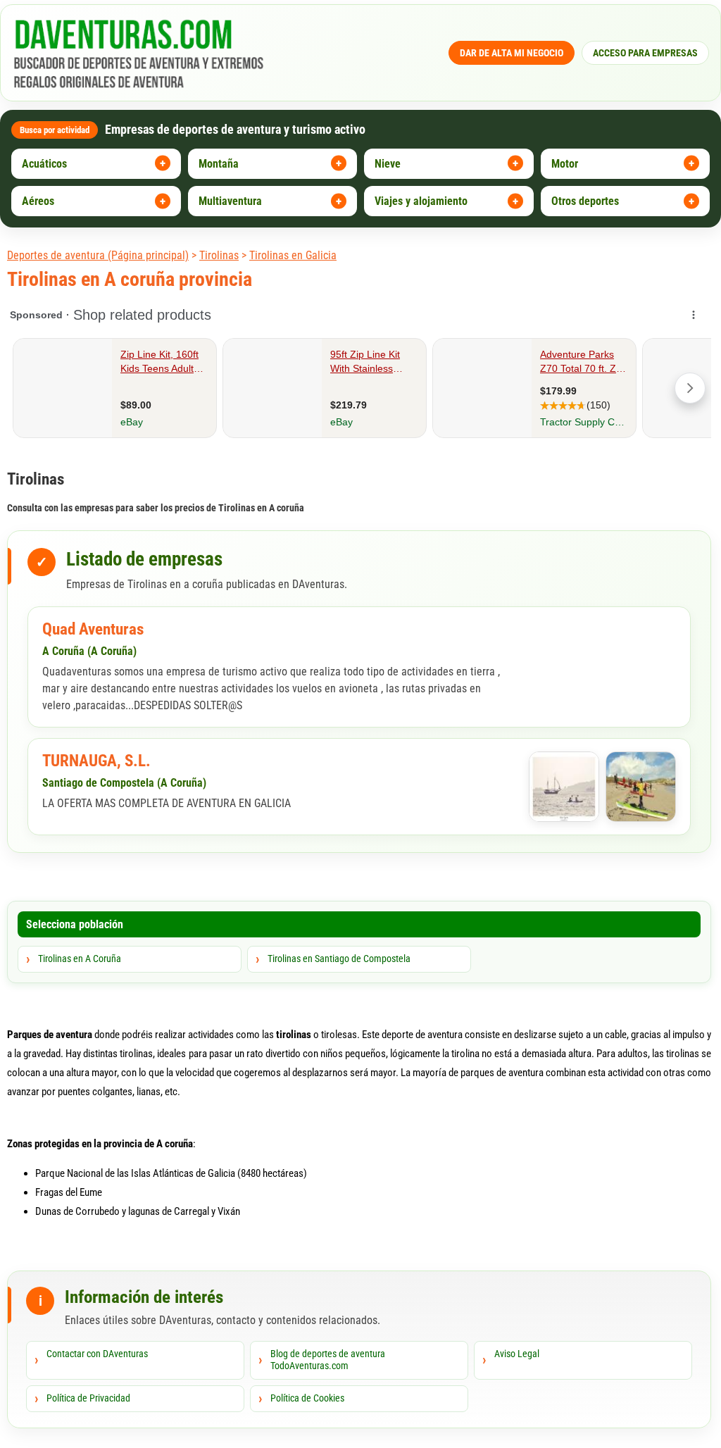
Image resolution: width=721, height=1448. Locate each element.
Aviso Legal (516, 1353)
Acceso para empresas (645, 52)
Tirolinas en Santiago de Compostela (339, 958)
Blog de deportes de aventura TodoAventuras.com (327, 1360)
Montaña (219, 163)
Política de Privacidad (88, 1398)
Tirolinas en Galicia (293, 255)
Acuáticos (44, 163)
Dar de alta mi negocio (511, 52)
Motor (564, 163)
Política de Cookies (307, 1398)
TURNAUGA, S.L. (96, 760)
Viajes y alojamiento (421, 201)
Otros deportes (585, 201)
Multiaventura (230, 201)
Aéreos (38, 201)
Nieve (388, 163)
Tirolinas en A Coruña (79, 958)
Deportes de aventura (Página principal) (98, 255)
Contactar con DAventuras (97, 1353)
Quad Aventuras (93, 629)
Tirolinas (219, 255)
